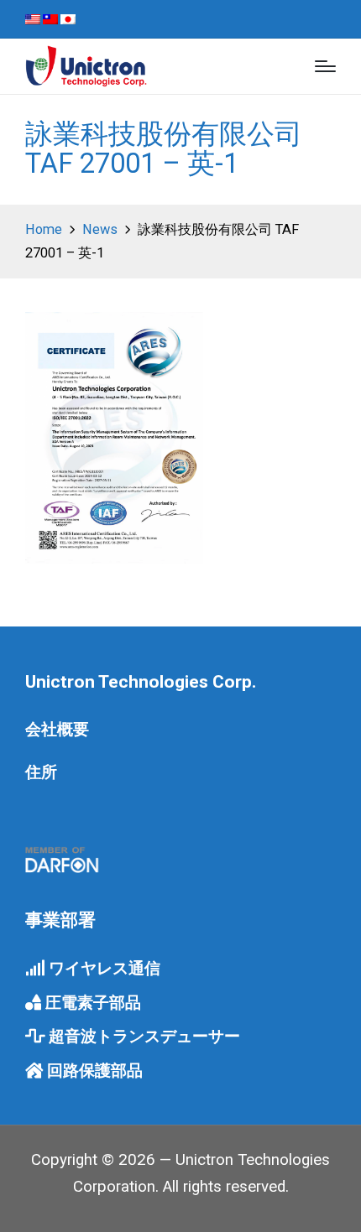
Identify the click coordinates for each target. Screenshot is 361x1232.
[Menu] (325, 66)
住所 (41, 772)
